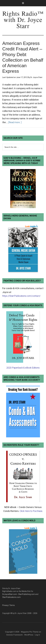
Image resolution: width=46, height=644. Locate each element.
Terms (12, 605)
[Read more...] (14, 122)
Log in (37, 635)
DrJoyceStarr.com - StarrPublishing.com (18, 594)
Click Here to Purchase (31, 511)
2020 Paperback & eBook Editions (23, 367)
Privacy (5, 605)
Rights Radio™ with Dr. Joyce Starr (23, 19)
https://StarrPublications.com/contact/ (21, 296)
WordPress (28, 635)
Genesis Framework (14, 635)
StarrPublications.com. (11, 597)
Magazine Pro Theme (29, 632)
